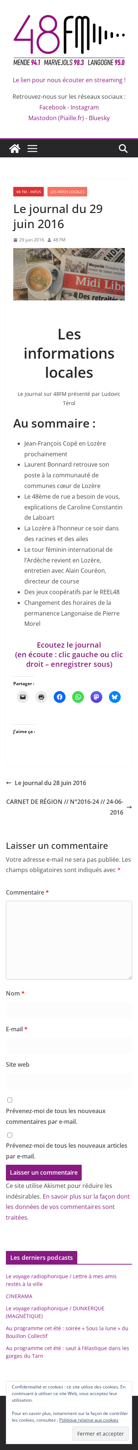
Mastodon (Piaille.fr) (56, 118)
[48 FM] (15, 148)
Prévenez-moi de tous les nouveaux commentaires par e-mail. (56, 1116)
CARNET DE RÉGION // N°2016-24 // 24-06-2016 (64, 807)
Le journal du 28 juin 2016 (50, 783)
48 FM (59, 240)
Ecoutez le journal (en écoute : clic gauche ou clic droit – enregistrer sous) (69, 654)
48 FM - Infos (28, 191)
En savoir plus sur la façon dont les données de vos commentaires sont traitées (68, 1207)
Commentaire (27, 892)
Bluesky (99, 118)
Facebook (52, 107)
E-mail (17, 1029)
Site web (17, 1064)
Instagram (85, 107)
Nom (15, 993)
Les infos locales (67, 191)
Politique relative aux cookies (88, 1420)
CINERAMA (19, 1296)
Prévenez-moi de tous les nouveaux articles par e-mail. (66, 1150)
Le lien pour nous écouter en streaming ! (69, 80)
